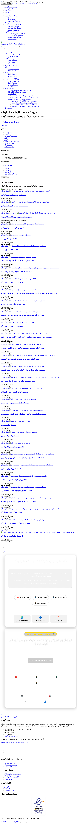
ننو (9, 63)
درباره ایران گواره (10, 790)
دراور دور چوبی (13, 78)
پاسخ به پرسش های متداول (16, 33)
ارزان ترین (8, 170)
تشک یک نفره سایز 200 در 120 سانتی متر (25, 97)
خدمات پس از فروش (14, 37)
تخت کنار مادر (12, 60)
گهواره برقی (8, 53)
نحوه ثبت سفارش (13, 26)
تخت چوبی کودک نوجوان (12, 79)
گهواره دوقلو (8, 108)
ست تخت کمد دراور (11, 65)
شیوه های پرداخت (13, 30)
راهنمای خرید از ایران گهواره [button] (13, 24)
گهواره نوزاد (12, 61)
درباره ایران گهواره (14, 21)
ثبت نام (10, 9)
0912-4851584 (59, 597)
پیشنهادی (7, 168)
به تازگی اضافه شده (11, 174)
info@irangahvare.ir (11, 736)
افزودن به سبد (5, 200)
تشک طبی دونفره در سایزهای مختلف (19, 99)
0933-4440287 (41, 603)
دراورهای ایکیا (12, 74)
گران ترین (8, 172)
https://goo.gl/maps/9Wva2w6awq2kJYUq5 (15, 742)
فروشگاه (7, 23)
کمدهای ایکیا (12, 70)
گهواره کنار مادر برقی (15, 54)
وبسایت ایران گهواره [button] (11, 15)
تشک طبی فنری (9, 88)
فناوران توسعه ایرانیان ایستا (9, 821)
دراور (6, 72)
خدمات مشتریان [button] (10, 31)
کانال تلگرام (28, 701)
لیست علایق (8, 10)
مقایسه (7, 12)
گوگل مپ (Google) (22, 618)
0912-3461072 (41, 597)
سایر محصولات (9, 147)
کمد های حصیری (13, 69)
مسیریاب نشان (40, 618)
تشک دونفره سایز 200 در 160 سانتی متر (24, 103)
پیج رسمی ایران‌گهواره (29, 695)
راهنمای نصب (12, 39)
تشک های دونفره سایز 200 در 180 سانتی (24, 104)
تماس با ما (11, 19)
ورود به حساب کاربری (11, 7)
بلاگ (9, 17)
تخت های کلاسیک (13, 86)
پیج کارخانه (53, 695)
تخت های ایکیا (12, 83)
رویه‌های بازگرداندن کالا (15, 35)
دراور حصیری (12, 76)
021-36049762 (23, 597)
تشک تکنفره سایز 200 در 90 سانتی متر (24, 95)
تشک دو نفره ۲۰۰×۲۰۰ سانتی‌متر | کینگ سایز (26, 106)
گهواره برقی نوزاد (13, 56)
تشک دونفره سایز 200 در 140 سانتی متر (24, 101)
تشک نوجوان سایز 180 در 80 (17, 92)
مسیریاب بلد (59, 618)
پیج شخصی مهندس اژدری (53, 701)
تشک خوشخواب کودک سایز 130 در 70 (20, 90)
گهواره (7, 58)
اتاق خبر (7, 787)
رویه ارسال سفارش (14, 28)
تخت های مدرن (13, 85)
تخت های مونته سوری (15, 81)
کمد (6, 67)
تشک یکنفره (12, 94)
